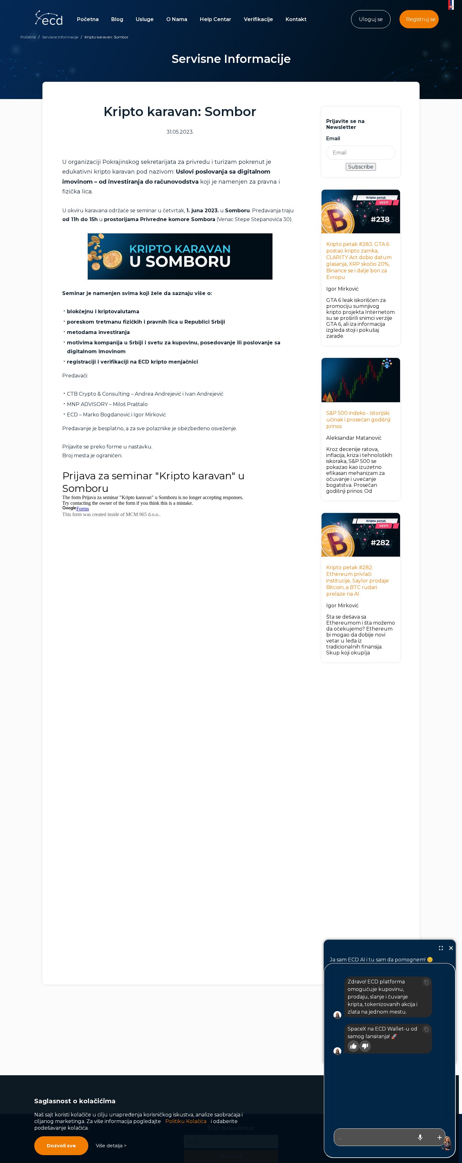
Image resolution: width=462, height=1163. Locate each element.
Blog (117, 19)
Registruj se (421, 19)
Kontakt (296, 19)
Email (333, 139)
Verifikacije (258, 19)
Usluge (145, 19)
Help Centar (215, 19)
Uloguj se (371, 19)
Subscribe (360, 167)
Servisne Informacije (60, 37)
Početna (88, 19)
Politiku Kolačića (185, 1121)
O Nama (176, 19)
